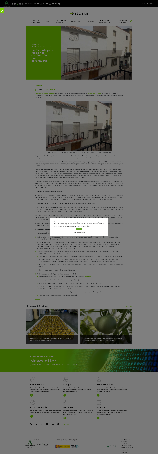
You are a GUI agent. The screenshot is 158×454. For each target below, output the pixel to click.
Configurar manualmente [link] (79, 232)
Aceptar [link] (79, 229)
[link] (2, 10)
